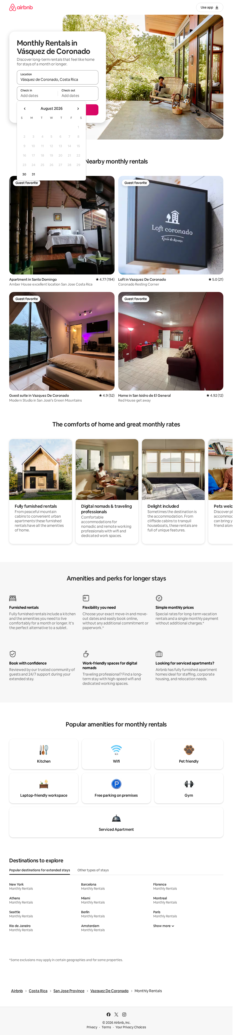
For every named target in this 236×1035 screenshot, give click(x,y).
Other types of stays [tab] (93, 870)
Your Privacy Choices (130, 1027)
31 (33, 174)
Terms (106, 1027)
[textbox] (37, 95)
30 (24, 174)
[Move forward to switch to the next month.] (78, 108)
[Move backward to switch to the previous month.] (25, 108)
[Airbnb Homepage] (21, 7)
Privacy (92, 1027)
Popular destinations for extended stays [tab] (39, 870)
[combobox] (58, 79)
